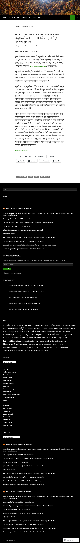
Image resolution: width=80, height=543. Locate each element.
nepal (29, 345)
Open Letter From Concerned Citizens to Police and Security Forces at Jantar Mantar (30, 245)
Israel (46, 337)
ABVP (34, 325)
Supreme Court (55, 348)
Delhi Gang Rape (42, 332)
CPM (21, 331)
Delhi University (63, 332)
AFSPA (38, 325)
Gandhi (34, 335)
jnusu (53, 337)
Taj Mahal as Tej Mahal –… (31, 297)
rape (68, 344)
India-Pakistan (9, 337)
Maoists (41, 341)
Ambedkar (51, 325)
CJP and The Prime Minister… (32, 303)
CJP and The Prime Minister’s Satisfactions (16, 226)
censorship (50, 328)
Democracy (24, 34)
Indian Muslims (22, 337)
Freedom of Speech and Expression (22, 335)
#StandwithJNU (23, 325)
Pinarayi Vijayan (52, 345)
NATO (30, 176)
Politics (45, 34)
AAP (30, 325)
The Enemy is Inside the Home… (29, 309)
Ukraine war (45, 176)
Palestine (45, 345)
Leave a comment (43, 46)
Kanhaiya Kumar (61, 338)
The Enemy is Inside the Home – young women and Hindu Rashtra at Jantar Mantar (29, 237)
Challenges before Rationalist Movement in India (18, 219)
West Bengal (43, 350)
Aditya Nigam (30, 46)
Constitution (6, 331)
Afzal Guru (44, 325)
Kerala (35, 341)
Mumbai (51, 341)
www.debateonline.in (38, 66)
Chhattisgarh (57, 329)
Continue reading (22, 150)
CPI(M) (17, 332)
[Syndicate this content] (4, 208)
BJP (23, 328)
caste (44, 328)
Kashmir (8, 340)
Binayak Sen (17, 329)
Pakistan (37, 344)
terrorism (64, 348)
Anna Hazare (61, 325)
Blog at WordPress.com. (9, 540)
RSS (18, 347)
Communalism (65, 328)
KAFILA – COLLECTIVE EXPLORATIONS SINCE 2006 (22, 18)
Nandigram (63, 341)
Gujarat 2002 (45, 335)
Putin (36, 176)
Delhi (33, 331)
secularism (23, 348)
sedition (30, 348)
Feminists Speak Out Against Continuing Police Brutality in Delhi (23, 249)
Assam (4, 328)
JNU (49, 337)
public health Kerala (62, 344)
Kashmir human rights (23, 341)
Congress (72, 329)
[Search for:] (40, 189)
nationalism (24, 345)
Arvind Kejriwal (71, 325)
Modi (47, 341)
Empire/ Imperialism (35, 34)
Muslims (57, 341)
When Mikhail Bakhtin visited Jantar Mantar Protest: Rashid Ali (23, 230)
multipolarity (21, 176)
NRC (32, 344)
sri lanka (47, 348)
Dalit (23, 331)
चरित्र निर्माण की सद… (15, 297)
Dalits (28, 331)
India (70, 335)
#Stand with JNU (9, 325)
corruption (12, 332)
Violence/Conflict (54, 34)
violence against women (17, 350)
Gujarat (39, 335)
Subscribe (7, 269)
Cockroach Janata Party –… (36, 291)
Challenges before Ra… (16, 285)
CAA (26, 328)
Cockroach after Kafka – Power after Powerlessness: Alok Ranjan (23, 241)
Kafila (5, 197)
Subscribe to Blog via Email (11, 256)
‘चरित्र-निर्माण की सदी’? (9, 234)
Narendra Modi (11, 344)
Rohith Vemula (9, 348)
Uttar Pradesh (7, 350)
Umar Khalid (71, 348)
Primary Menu (77, 17)
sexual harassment (39, 348)
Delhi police (53, 332)
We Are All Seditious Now (32, 350)
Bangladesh (10, 329)
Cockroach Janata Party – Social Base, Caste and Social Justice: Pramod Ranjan (28, 223)
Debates (17, 34)
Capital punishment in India (35, 328)
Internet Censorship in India (37, 337)
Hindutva (54, 334)
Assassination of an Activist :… (35, 285)
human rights (64, 335)
